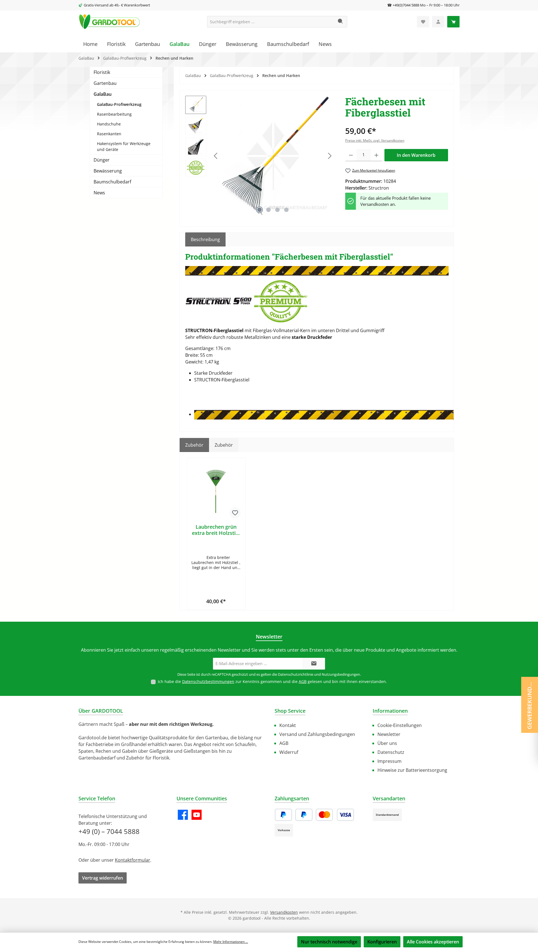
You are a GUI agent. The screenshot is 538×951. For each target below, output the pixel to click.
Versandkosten (284, 912)
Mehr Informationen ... (230, 941)
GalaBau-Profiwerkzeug (119, 104)
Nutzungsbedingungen (341, 674)
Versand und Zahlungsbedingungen (317, 734)
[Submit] (314, 664)
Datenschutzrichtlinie (295, 674)
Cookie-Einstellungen (399, 725)
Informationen (390, 710)
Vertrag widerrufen (102, 878)
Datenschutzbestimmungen (208, 681)
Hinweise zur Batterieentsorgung (412, 770)
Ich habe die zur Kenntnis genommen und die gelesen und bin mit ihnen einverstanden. (272, 681)
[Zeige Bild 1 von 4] (259, 210)
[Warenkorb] (453, 21)
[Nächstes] (329, 156)
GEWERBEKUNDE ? (529, 704)
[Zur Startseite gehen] (109, 21)
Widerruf (288, 752)
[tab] (205, 239)
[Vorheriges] (216, 156)
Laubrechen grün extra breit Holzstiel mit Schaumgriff (216, 530)
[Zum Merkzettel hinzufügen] (235, 512)
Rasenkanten (109, 133)
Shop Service (290, 710)
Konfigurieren (382, 942)
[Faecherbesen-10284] (273, 156)
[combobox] (270, 21)
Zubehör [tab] (194, 445)
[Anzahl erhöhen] (376, 155)
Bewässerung (108, 171)
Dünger (102, 160)
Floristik (102, 72)
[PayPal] (283, 814)
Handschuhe (109, 124)
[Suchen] (340, 21)
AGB (303, 681)
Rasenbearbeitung (114, 114)
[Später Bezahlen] (304, 814)
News (99, 193)
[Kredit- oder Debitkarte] (335, 814)
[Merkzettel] (423, 21)
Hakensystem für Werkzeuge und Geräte (123, 146)
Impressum (389, 761)
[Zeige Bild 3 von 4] (277, 210)
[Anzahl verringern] (351, 155)
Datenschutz (390, 752)
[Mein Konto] (438, 21)
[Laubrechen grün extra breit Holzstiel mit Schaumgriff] (216, 491)
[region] (260, 156)
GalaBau (103, 94)
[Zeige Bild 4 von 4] (286, 210)
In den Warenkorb (416, 155)
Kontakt (287, 725)
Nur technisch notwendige (329, 942)
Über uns (387, 743)
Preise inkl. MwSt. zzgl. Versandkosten (374, 140)
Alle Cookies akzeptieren (433, 942)
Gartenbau (105, 83)
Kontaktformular (132, 860)
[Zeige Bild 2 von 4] (268, 210)
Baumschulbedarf (112, 182)
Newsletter (388, 734)
